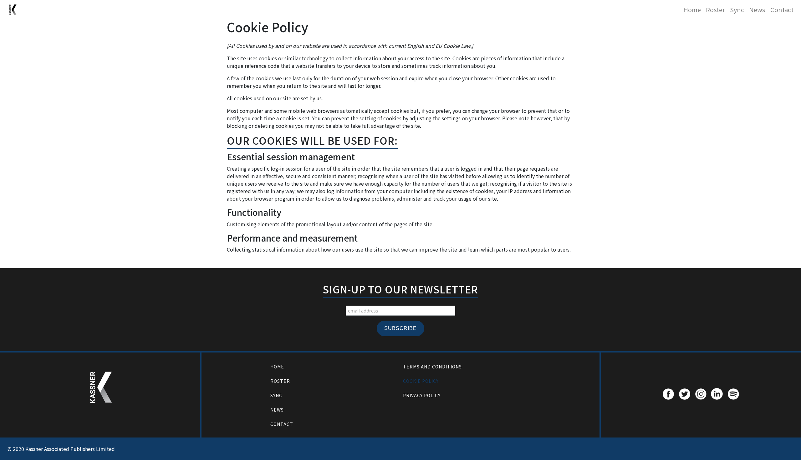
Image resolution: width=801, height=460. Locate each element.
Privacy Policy (422, 395)
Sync (737, 9)
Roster (715, 9)
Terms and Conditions (432, 366)
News (757, 9)
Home (692, 9)
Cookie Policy (421, 381)
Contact (781, 9)
